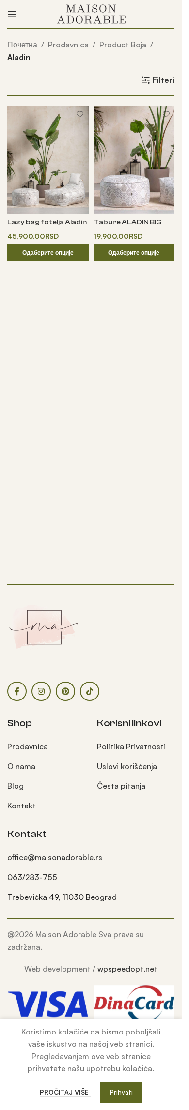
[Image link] (43, 626)
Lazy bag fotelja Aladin (47, 222)
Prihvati (121, 1092)
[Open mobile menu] (12, 14)
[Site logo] (91, 13)
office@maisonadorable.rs (54, 857)
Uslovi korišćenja (127, 766)
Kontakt (21, 805)
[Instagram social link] (41, 691)
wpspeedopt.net (127, 968)
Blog (15, 786)
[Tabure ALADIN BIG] (134, 160)
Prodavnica (68, 44)
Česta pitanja (121, 786)
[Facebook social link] (17, 691)
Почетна (22, 44)
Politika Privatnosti (131, 746)
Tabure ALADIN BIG (127, 222)
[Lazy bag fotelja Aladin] (48, 160)
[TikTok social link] (89, 691)
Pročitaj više (65, 1092)
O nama (21, 766)
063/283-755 (32, 877)
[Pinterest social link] (65, 691)
